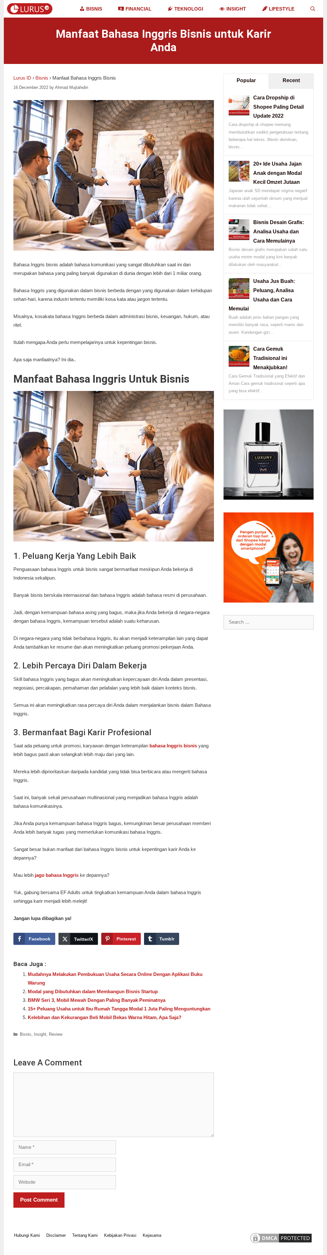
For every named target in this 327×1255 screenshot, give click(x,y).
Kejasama (152, 1235)
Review (55, 1034)
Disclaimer (56, 1235)
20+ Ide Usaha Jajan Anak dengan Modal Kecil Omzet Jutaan (277, 173)
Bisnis (41, 78)
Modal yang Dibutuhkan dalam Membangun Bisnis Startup (93, 991)
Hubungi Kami (27, 1235)
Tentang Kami (85, 1235)
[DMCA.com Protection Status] (281, 1243)
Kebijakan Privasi (120, 1235)
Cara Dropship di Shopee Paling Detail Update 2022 (278, 107)
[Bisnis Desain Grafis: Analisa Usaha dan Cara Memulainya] (239, 238)
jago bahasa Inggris (57, 875)
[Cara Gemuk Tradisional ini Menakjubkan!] (239, 365)
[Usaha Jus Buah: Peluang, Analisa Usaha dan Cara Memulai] (239, 297)
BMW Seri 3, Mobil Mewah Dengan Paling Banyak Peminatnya (96, 1000)
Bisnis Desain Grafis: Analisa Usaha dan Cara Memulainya (278, 232)
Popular (246, 80)
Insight (40, 1034)
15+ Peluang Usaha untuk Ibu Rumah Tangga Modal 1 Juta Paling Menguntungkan (119, 1008)
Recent (291, 80)
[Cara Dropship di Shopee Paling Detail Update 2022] (239, 113)
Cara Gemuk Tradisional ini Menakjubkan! (270, 358)
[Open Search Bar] (312, 9)
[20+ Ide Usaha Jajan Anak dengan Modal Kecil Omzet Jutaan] (239, 180)
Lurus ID (22, 78)
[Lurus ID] (31, 9)
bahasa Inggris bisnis (173, 745)
